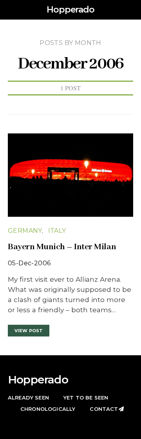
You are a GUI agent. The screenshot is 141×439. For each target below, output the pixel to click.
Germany (25, 230)
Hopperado (70, 9)
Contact (104, 409)
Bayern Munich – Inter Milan (62, 246)
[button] (130, 10)
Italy (57, 230)
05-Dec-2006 (29, 263)
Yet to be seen (85, 397)
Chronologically (47, 409)
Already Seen (28, 397)
